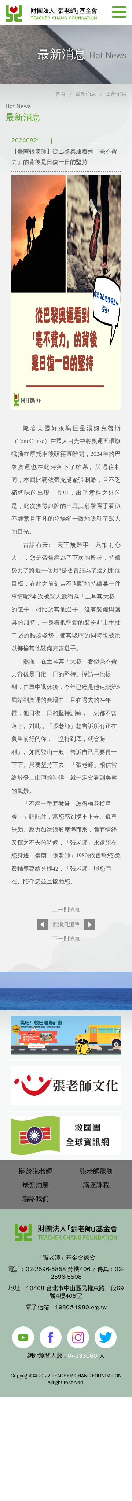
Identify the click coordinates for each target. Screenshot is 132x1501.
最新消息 (86, 94)
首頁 (60, 94)
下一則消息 (66, 939)
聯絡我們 (35, 1199)
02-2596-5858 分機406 (58, 1269)
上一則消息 (66, 910)
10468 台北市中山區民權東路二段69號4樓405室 (75, 1292)
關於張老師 (35, 1171)
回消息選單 (66, 924)
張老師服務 (96, 1171)
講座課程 (96, 1185)
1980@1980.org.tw (81, 1307)
